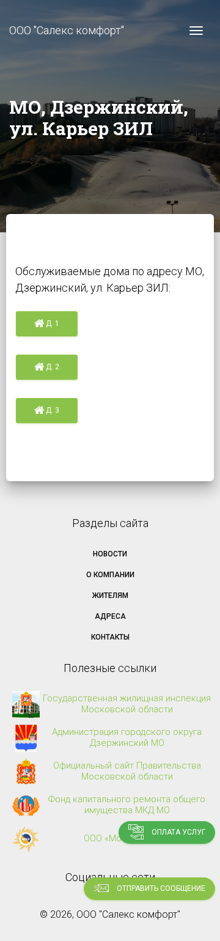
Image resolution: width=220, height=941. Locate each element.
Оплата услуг (177, 832)
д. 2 (51, 367)
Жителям (110, 595)
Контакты (110, 637)
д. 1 (51, 323)
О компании (110, 574)
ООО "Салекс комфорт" (66, 30)
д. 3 (51, 410)
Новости (110, 554)
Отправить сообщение (160, 888)
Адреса (110, 616)
